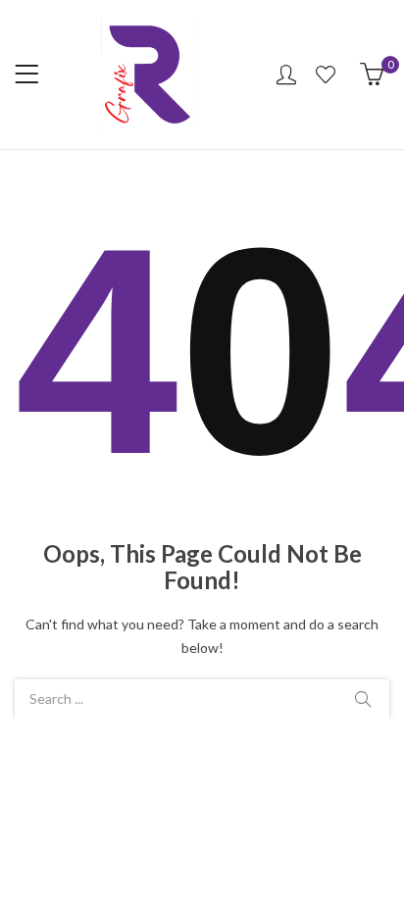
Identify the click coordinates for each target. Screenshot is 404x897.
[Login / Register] (286, 74)
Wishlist (328, 74)
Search (362, 699)
